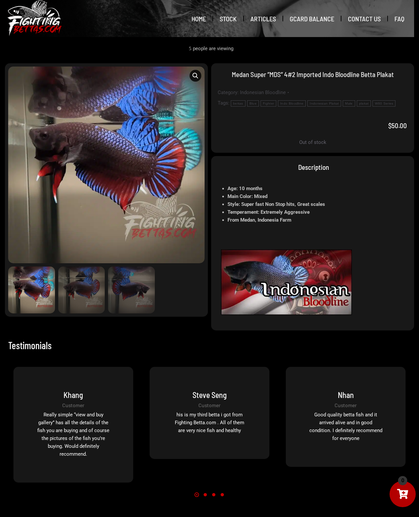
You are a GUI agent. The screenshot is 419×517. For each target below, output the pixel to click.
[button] (195, 76)
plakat (364, 103)
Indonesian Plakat (324, 103)
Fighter (268, 103)
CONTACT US (364, 19)
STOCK (228, 19)
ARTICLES (263, 19)
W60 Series (384, 103)
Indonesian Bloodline (263, 92)
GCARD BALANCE (312, 19)
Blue (253, 103)
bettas (238, 103)
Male (349, 103)
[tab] (312, 167)
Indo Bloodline (291, 103)
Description (313, 167)
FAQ (399, 19)
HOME (198, 19)
